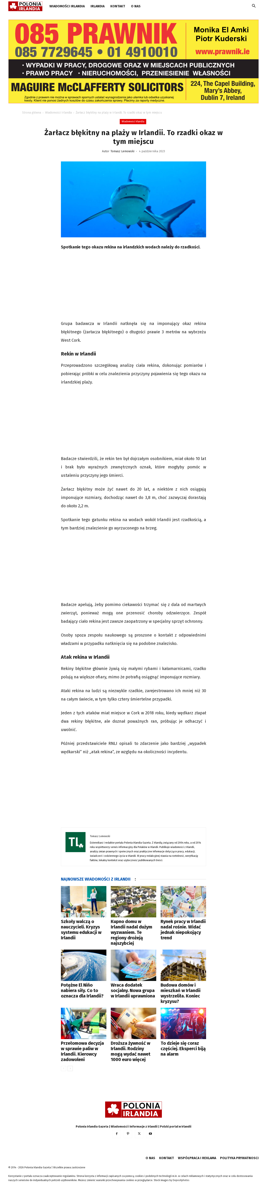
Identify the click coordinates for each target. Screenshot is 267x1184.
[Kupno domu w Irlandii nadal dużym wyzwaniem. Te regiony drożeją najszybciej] (133, 901)
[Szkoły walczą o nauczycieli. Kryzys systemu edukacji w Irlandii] (83, 901)
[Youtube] (150, 1134)
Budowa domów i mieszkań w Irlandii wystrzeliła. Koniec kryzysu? (180, 993)
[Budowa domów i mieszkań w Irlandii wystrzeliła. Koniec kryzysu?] (183, 965)
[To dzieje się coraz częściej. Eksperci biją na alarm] (183, 1023)
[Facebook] (116, 1134)
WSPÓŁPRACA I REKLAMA (197, 1158)
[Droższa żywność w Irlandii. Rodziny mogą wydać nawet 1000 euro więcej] (133, 1023)
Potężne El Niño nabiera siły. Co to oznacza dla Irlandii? (82, 990)
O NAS (136, 6)
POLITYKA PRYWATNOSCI (239, 1158)
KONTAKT (117, 6)
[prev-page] (63, 1068)
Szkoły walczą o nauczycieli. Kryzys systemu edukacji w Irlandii (81, 930)
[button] (254, 6)
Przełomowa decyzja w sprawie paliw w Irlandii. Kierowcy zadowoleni (82, 1051)
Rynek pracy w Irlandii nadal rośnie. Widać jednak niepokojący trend (183, 930)
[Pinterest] (128, 1134)
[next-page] (70, 1068)
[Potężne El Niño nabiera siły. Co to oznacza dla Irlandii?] (83, 965)
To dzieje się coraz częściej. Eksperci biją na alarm (183, 1048)
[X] (139, 1134)
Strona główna (31, 112)
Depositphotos (181, 1180)
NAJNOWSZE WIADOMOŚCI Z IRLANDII (96, 879)
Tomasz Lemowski (122, 151)
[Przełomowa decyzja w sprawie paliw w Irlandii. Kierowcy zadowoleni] (83, 1023)
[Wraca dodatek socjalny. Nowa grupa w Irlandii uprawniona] (133, 965)
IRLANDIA (98, 6)
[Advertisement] (133, 286)
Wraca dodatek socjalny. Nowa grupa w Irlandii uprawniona (133, 990)
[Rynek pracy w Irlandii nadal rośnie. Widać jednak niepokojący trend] (183, 901)
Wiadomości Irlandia (67, 6)
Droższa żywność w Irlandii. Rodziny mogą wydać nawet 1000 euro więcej (130, 1051)
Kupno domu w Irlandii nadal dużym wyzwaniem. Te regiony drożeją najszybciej (131, 932)
